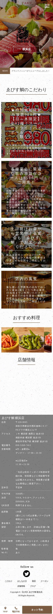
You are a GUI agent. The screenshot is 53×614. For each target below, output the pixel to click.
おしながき (22, 581)
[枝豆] (26, 340)
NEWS (5, 71)
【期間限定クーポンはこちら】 (24, 73)
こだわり (8, 581)
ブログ (33, 586)
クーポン (44, 581)
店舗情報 (21, 586)
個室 (34, 581)
